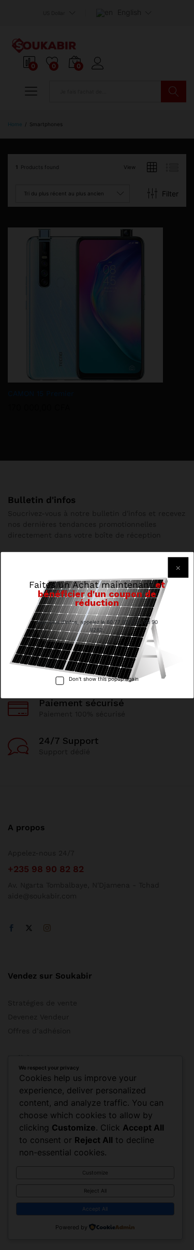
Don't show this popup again (104, 678)
